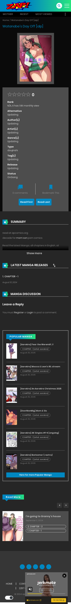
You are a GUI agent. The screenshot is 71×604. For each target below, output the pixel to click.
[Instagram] (48, 566)
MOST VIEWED (44, 14)
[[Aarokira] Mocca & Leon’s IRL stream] (11, 373)
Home (6, 20)
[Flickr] (42, 566)
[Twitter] (28, 566)
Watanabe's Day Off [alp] (24, 20)
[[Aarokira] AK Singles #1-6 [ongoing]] (11, 439)
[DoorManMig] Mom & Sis (33, 410)
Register (19, 312)
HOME (9, 583)
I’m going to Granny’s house (43, 516)
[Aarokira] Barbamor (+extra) (36, 454)
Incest (24, 14)
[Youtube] (35, 566)
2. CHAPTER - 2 (35, 526)
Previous (59, 505)
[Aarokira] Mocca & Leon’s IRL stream (40, 366)
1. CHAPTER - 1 (10, 276)
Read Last (44, 202)
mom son (21, 238)
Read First (26, 202)
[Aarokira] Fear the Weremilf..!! (36, 344)
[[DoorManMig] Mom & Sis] (11, 417)
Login (30, 312)
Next (66, 505)
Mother (8, 14)
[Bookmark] (50, 187)
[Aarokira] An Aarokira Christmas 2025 (40, 388)
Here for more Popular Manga (35, 474)
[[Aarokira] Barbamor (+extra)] (11, 461)
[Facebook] (22, 566)
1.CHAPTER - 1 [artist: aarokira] (35, 349)
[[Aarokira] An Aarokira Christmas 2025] (11, 395)
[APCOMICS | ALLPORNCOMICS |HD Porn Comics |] (18, 5)
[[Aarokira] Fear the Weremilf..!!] (11, 350)
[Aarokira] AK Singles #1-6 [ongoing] (39, 432)
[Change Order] (54, 265)
